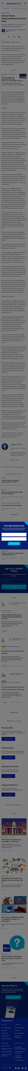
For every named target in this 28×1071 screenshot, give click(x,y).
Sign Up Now (14, 543)
